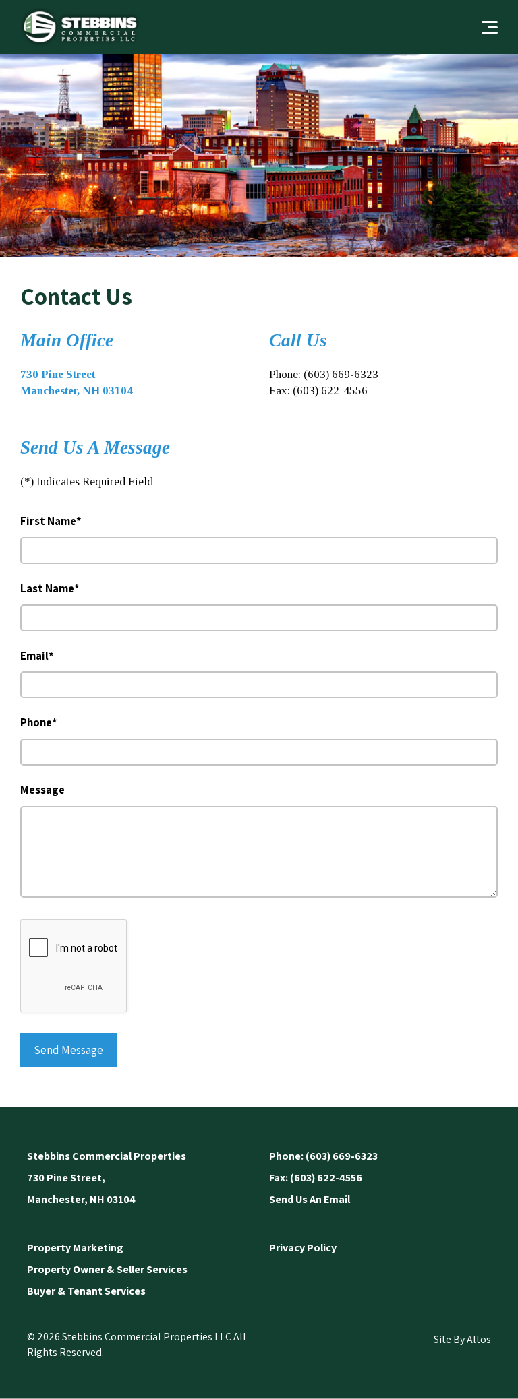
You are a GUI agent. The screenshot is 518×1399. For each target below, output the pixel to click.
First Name (51, 521)
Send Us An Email (309, 1199)
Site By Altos (462, 1339)
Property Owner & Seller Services (107, 1269)
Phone (38, 722)
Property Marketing (75, 1248)
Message (42, 789)
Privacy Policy (303, 1248)
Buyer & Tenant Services (86, 1291)
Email (37, 655)
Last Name (50, 588)
